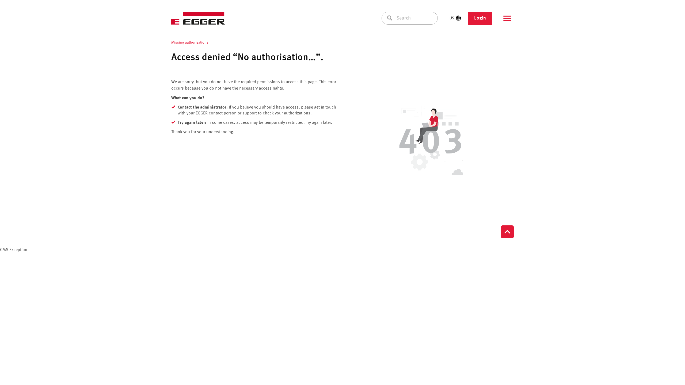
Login (480, 18)
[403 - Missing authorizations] (430, 141)
